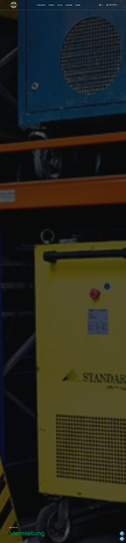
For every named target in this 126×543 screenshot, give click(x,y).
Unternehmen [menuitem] (41, 5)
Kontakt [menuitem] (77, 5)
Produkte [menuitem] (51, 5)
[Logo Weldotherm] (13, 5)
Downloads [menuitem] (69, 5)
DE (102, 5)
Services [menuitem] (59, 5)
